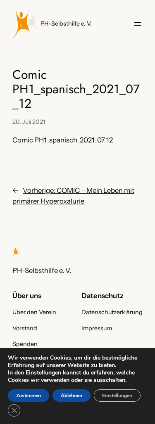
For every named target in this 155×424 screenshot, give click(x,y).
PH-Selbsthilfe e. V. (66, 23)
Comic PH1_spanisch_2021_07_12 (62, 140)
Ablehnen (71, 395)
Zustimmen (28, 395)
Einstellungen (43, 373)
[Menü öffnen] (138, 24)
